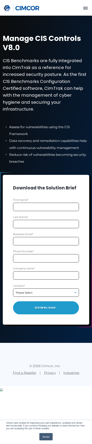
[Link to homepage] (21, 8)
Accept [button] (46, 436)
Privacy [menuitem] (50, 373)
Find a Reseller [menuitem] (24, 373)
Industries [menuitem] (71, 373)
